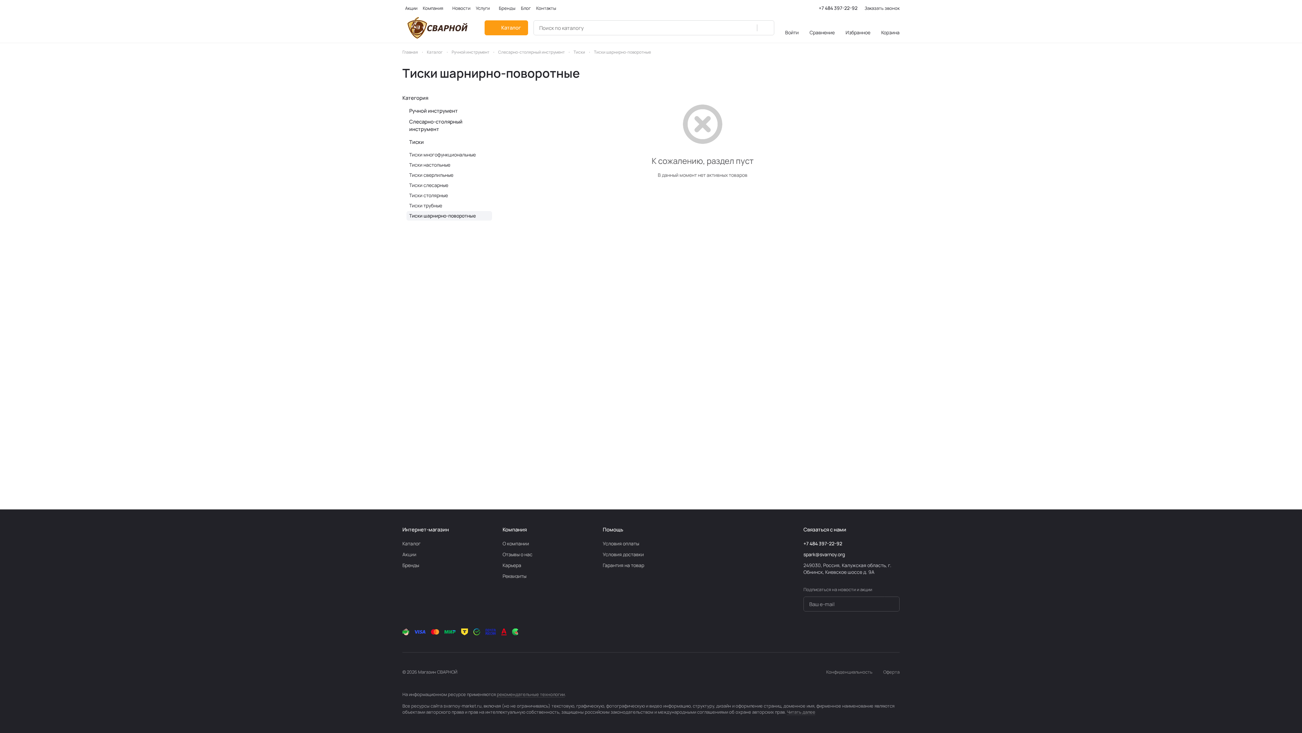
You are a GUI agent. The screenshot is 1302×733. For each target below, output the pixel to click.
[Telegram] (841, 632)
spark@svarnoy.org (824, 554)
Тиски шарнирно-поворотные (442, 215)
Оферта (891, 672)
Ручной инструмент (433, 110)
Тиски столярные (428, 195)
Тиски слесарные (428, 185)
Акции (409, 554)
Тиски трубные (425, 205)
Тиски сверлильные (431, 175)
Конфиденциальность (849, 672)
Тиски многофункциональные (442, 154)
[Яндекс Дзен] (882, 632)
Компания (515, 529)
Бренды (410, 565)
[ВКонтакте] (828, 632)
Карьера (512, 565)
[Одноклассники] (855, 632)
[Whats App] (868, 632)
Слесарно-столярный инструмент (436, 125)
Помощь (613, 529)
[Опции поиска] (748, 28)
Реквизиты (514, 576)
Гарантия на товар (623, 565)
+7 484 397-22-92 (838, 8)
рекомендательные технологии (531, 694)
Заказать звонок (882, 8)
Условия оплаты (621, 543)
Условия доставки (623, 554)
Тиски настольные (429, 165)
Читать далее (801, 712)
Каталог (411, 543)
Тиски (416, 142)
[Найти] (765, 28)
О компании (516, 543)
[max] (895, 632)
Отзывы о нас (517, 554)
